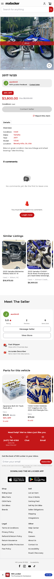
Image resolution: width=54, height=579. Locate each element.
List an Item (33, 493)
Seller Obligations (36, 510)
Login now (27, 215)
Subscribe (46, 462)
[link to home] (13, 3)
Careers (31, 536)
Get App (48, 574)
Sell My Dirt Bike (35, 505)
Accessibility (33, 549)
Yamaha (17, 135)
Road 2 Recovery (35, 553)
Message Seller (27, 329)
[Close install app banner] (3, 575)
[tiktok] (34, 566)
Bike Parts (6, 497)
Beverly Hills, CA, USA (23, 144)
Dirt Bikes (6, 505)
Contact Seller (34, 85)
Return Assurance (9, 540)
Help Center (33, 528)
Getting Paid (33, 501)
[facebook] (19, 566)
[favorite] (23, 243)
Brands (5, 510)
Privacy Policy (8, 532)
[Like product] (49, 65)
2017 (16, 138)
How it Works (34, 497)
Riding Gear (7, 493)
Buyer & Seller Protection (13, 545)
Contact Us (33, 545)
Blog (30, 532)
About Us (32, 540)
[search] (51, 9)
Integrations (33, 518)
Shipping (32, 514)
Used (16, 132)
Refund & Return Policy (12, 536)
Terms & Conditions (10, 528)
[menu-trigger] (2, 3)
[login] (44, 3)
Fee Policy (6, 549)
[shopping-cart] (50, 3)
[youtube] (29, 566)
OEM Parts (6, 501)
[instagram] (24, 566)
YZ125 (16, 141)
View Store (27, 335)
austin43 (13, 82)
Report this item (42, 116)
